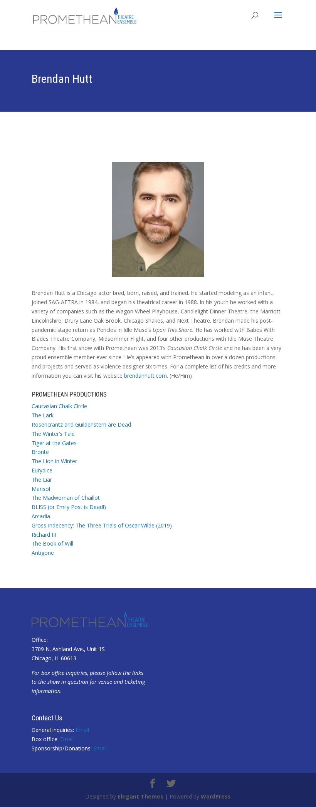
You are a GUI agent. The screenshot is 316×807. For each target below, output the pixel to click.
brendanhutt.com (145, 375)
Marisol (41, 488)
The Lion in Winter (54, 461)
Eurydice (42, 470)
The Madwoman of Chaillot (66, 497)
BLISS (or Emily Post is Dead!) (69, 507)
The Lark (43, 415)
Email (82, 729)
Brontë (40, 451)
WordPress (216, 796)
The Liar (42, 479)
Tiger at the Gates (54, 443)
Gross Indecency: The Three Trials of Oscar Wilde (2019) (102, 525)
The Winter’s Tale (53, 433)
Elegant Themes (140, 796)
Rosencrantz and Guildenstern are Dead (81, 424)
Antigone (43, 552)
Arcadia (41, 516)
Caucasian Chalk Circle (59, 406)
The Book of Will (52, 543)
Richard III (44, 534)
